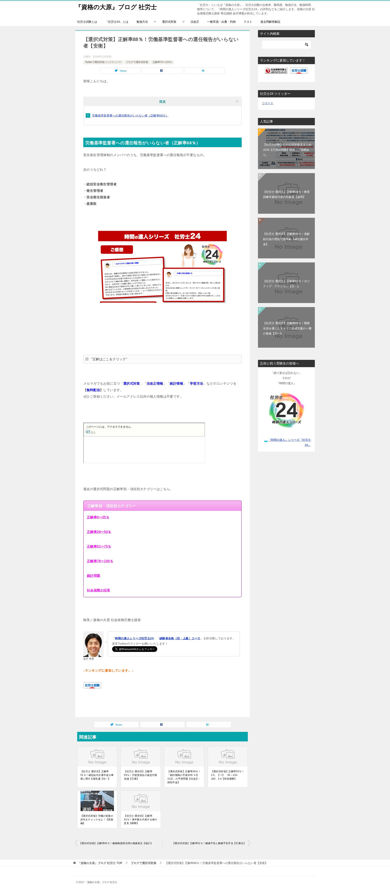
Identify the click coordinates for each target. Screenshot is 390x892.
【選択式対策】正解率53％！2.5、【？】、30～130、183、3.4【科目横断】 (227, 775)
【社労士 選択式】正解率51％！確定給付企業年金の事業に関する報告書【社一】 (97, 775)
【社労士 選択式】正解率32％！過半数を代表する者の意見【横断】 (140, 819)
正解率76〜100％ (162, 62)
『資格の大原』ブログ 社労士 (116, 7)
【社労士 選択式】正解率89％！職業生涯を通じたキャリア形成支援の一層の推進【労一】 (287, 328)
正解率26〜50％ (99, 532)
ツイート (267, 103)
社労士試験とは (87, 21)
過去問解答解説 (270, 21)
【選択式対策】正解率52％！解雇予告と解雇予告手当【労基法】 (209, 843)
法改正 (195, 21)
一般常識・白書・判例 (221, 21)
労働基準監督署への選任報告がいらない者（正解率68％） (130, 115)
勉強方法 (142, 21)
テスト (248, 21)
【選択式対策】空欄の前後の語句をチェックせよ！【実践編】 (96, 819)
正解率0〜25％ (98, 517)
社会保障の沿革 (98, 590)
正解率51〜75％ (99, 546)
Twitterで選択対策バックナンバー (103, 62)
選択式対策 (169, 21)
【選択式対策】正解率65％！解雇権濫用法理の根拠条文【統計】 (116, 843)
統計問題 (93, 575)
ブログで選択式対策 (137, 62)
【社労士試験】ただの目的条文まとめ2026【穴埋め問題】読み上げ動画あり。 (287, 149)
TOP (100, 863)
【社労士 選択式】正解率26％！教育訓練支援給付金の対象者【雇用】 (286, 194)
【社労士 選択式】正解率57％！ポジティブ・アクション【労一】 (286, 283)
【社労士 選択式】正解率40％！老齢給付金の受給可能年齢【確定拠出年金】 (286, 239)
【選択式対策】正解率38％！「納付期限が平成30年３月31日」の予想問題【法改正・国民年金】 (184, 777)
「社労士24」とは (116, 21)
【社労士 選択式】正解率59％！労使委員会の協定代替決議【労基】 (140, 775)
